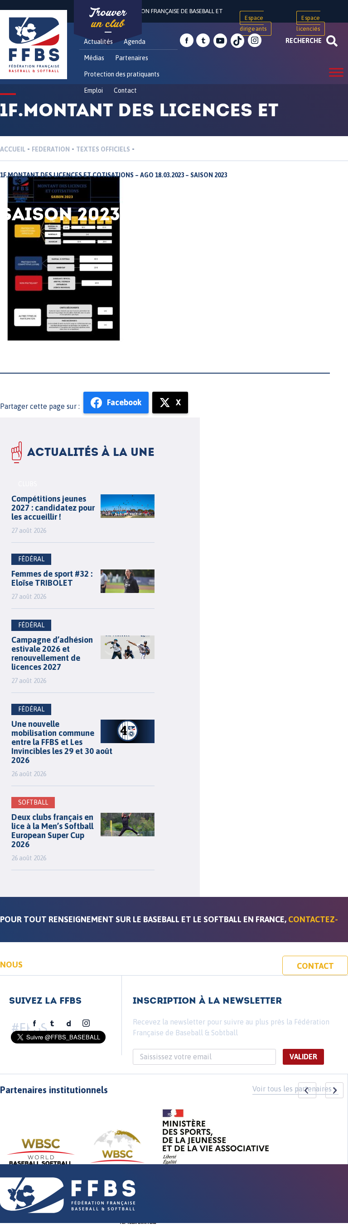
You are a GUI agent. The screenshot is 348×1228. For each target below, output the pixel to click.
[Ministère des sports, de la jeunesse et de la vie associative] (216, 1140)
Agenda (134, 41)
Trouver (107, 18)
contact (315, 966)
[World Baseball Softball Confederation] (41, 1156)
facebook (186, 40)
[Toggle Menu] (336, 72)
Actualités (98, 41)
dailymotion (69, 1023)
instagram (254, 40)
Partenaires (131, 58)
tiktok (237, 40)
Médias (94, 58)
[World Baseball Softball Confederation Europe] (117, 1152)
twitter (203, 40)
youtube (220, 40)
